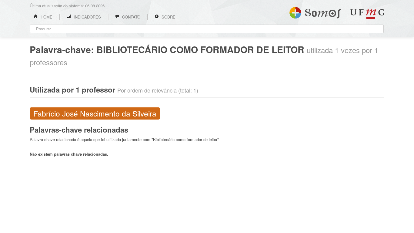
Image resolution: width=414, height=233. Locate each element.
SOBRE (167, 17)
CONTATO (130, 17)
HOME (45, 17)
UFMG (367, 14)
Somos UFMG (315, 11)
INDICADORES (86, 17)
